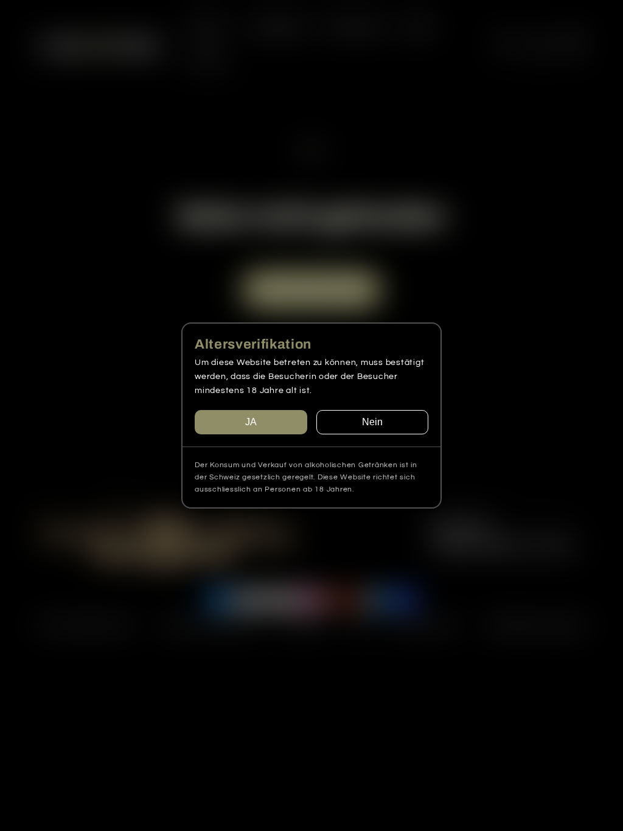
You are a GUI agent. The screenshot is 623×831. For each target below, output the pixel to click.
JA (251, 422)
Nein (372, 422)
